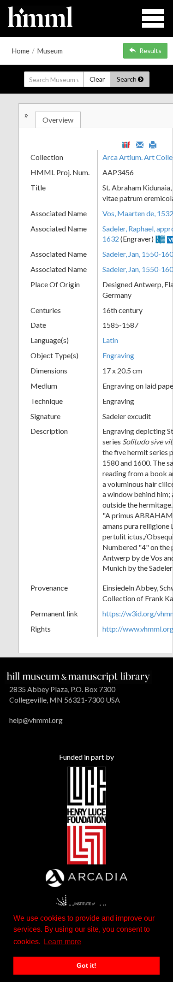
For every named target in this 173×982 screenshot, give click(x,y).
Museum (50, 51)
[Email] (139, 143)
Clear (97, 79)
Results (150, 50)
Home (21, 51)
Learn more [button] (62, 942)
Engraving (118, 355)
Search (127, 79)
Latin (110, 340)
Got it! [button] (86, 965)
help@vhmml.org (36, 720)
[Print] (152, 143)
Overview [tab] (57, 119)
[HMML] (78, 676)
